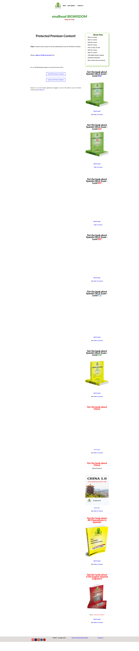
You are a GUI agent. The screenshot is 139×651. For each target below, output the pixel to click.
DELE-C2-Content (92, 37)
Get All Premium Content (56, 74)
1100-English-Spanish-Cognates (96, 55)
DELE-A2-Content (92, 50)
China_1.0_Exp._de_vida (94, 47)
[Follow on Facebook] (41, 640)
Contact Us (80, 5)
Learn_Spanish (70, 5)
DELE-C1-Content (92, 39)
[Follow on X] (36, 640)
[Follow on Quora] (44, 640)
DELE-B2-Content (92, 42)
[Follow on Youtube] (38, 640)
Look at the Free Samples (56, 80)
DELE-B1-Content (92, 45)
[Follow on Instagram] (33, 640)
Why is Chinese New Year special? (96, 60)
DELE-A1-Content (92, 52)
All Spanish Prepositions (94, 57)
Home (64, 5)
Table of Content (98, 114)
